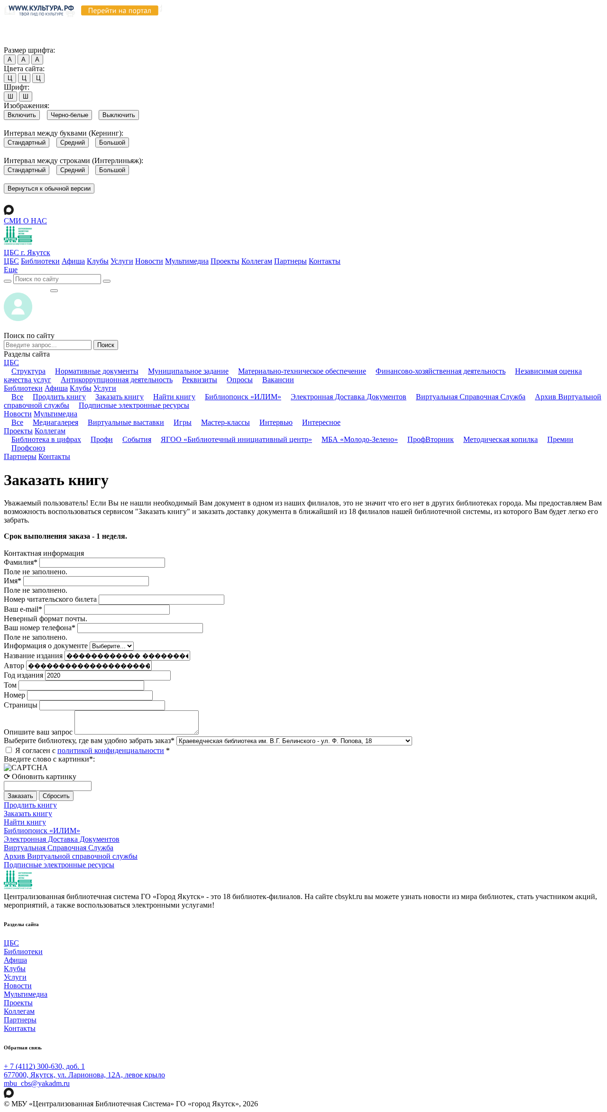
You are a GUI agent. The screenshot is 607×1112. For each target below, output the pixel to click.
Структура (28, 371)
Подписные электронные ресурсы (134, 405)
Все (17, 397)
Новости (149, 261)
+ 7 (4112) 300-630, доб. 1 (44, 1066)
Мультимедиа (187, 261)
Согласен (21, 41)
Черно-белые (69, 115)
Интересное (321, 422)
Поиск (105, 345)
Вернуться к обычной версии (49, 188)
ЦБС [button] (11, 362)
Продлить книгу (59, 397)
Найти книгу (174, 397)
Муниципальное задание (188, 371)
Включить (22, 115)
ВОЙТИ (26, 288)
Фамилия (20, 562)
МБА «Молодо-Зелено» (360, 439)
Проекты (225, 261)
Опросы (240, 380)
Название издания (33, 656)
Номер (14, 695)
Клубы (98, 261)
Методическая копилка (500, 439)
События (136, 439)
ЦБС (11, 261)
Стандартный (27, 142)
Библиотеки (40, 261)
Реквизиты (199, 380)
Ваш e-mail (23, 609)
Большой (112, 142)
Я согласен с (92, 750)
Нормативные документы (96, 371)
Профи (102, 439)
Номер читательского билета (50, 599)
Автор (14, 666)
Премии (560, 439)
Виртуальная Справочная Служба (470, 397)
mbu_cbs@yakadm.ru (37, 1083)
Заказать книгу (119, 397)
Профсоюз (28, 448)
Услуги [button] (104, 388)
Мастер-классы (225, 422)
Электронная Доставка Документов (348, 397)
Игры (183, 422)
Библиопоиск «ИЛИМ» (243, 397)
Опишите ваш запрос (38, 732)
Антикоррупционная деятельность (117, 380)
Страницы (20, 705)
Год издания (23, 675)
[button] (11, 270)
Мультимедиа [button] (55, 414)
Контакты (324, 261)
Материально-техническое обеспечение (302, 371)
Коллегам (256, 261)
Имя (12, 581)
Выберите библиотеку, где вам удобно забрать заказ (89, 740)
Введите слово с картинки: (49, 759)
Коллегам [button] (50, 431)
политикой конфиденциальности (110, 750)
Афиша (73, 261)
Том (10, 685)
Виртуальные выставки (126, 422)
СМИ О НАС (25, 221)
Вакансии (278, 380)
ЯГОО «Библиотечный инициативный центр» (236, 439)
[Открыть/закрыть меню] (54, 290)
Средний (72, 142)
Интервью (276, 422)
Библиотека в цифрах (46, 439)
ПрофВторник (430, 439)
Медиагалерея (55, 422)
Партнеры (290, 261)
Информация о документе (46, 646)
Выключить (118, 115)
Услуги (121, 261)
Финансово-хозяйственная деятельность (441, 371)
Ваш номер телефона (39, 628)
